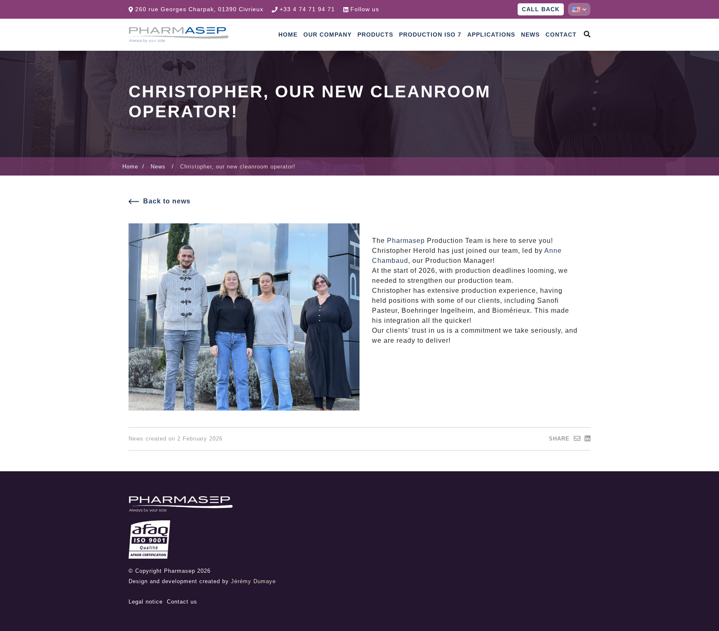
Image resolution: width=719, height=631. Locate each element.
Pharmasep (406, 240)
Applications (491, 34)
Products (375, 34)
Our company (327, 34)
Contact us (182, 602)
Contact (561, 34)
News (530, 34)
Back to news (167, 201)
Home (288, 34)
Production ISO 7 (430, 34)
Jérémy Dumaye (253, 581)
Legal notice (146, 602)
